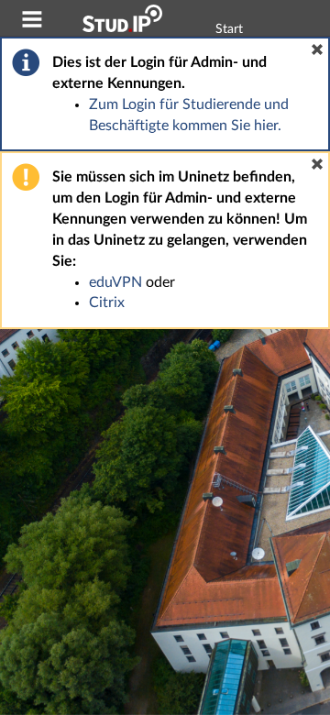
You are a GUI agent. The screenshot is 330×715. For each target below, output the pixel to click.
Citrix (107, 302)
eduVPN (115, 282)
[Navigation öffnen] (32, 22)
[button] (317, 49)
